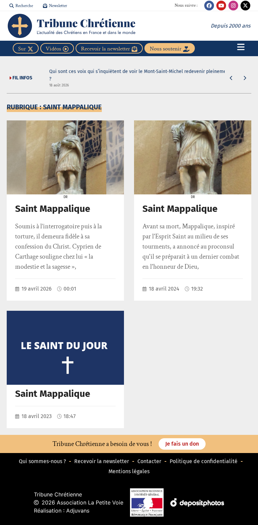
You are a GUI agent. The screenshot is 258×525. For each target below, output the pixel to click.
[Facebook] (209, 5)
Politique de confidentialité (204, 461)
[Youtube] (221, 5)
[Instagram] (233, 5)
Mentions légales (129, 471)
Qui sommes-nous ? (42, 461)
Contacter (149, 461)
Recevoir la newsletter (101, 461)
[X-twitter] (245, 5)
